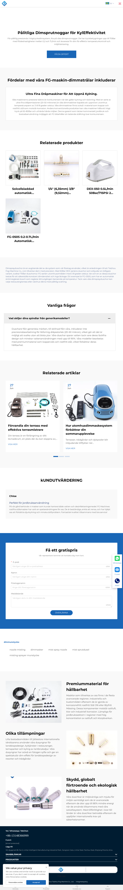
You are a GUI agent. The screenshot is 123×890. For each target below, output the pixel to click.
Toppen (107, 889)
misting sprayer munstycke (24, 655)
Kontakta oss (77, 889)
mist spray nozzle (57, 649)
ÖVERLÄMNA (61, 613)
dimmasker (37, 649)
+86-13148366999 (17, 835)
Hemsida (15, 889)
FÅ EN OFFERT (62, 54)
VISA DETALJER (23, 168)
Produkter (46, 889)
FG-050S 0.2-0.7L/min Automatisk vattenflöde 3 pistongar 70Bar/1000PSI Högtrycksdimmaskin (23, 239)
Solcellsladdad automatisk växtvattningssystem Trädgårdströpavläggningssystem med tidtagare (23, 191)
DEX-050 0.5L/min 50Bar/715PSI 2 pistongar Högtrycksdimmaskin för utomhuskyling (100, 191)
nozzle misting (17, 649)
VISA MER (13, 444)
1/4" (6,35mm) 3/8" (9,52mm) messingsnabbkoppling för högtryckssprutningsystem (61, 191)
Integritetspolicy (82, 882)
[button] (55, 456)
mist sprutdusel (80, 649)
